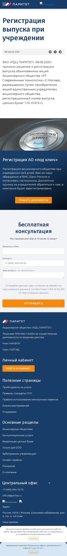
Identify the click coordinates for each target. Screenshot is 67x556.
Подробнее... (37, 548)
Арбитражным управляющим (19, 453)
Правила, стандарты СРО (17, 393)
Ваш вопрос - (18, 270)
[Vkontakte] (56, 52)
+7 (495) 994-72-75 (12, 489)
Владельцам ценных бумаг (18, 441)
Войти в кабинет (18, 368)
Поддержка (9, 411)
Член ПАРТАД (10, 349)
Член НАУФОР (11, 343)
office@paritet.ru (12, 495)
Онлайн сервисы (12, 460)
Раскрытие (8, 466)
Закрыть (33, 538)
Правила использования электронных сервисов (30, 399)
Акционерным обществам (17, 429)
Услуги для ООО (12, 447)
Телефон (7, 258)
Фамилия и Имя (10, 246)
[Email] (51, 52)
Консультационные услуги (17, 435)
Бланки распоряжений (15, 405)
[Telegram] (61, 52)
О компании (9, 472)
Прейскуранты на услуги (16, 387)
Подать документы (33, 200)
